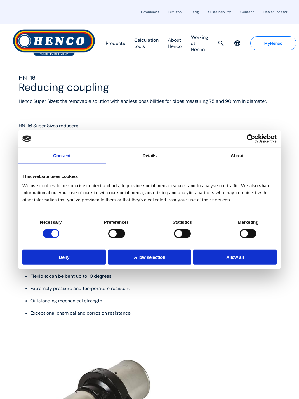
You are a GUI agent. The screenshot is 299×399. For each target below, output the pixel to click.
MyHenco (273, 43)
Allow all (235, 256)
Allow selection (149, 256)
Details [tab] (149, 155)
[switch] (116, 233)
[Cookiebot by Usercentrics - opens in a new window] (251, 138)
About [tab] (237, 155)
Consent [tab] (62, 155)
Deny (64, 256)
